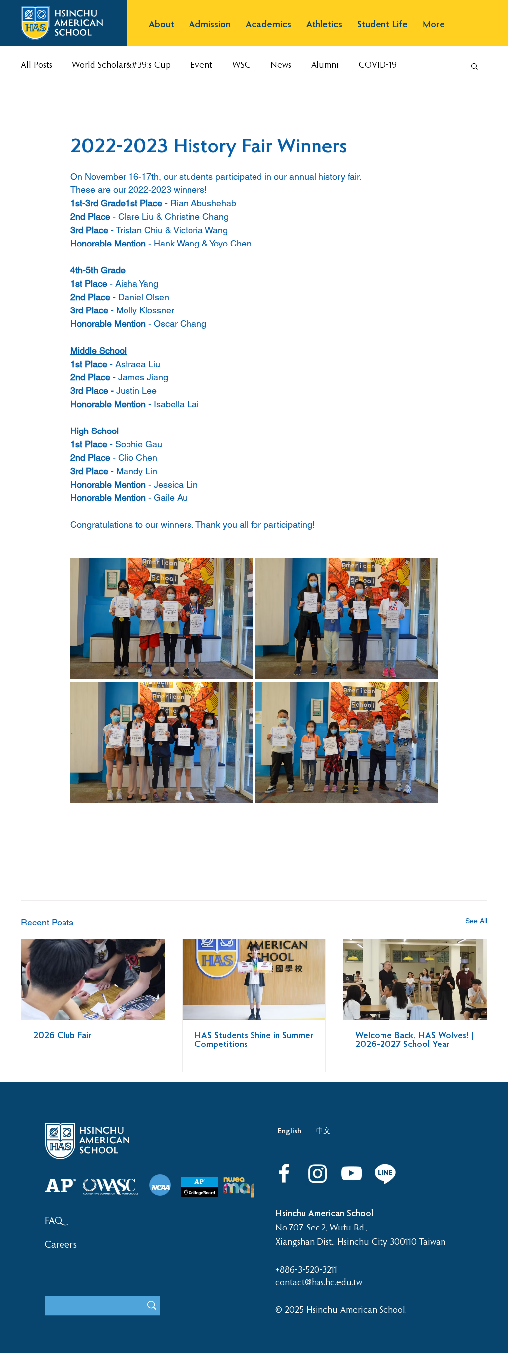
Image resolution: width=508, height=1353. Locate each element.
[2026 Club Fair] (93, 979)
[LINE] (385, 1173)
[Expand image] (161, 618)
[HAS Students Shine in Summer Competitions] (254, 979)
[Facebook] (284, 1173)
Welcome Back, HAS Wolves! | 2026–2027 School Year (414, 1040)
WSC (241, 65)
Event (201, 65)
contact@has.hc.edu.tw (318, 1282)
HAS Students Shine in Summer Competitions (253, 1040)
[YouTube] (351, 1173)
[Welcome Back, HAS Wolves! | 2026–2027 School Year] (415, 979)
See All (476, 920)
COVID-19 (378, 65)
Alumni (325, 65)
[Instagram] (317, 1173)
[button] (161, 25)
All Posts (36, 65)
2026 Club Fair (62, 1036)
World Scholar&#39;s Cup (121, 65)
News (280, 65)
